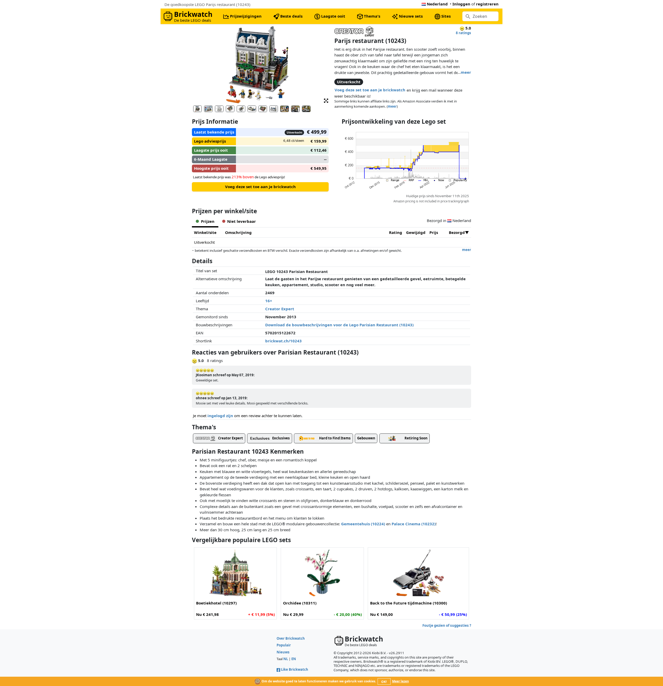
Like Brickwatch (294, 669)
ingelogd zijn (220, 415)
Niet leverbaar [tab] (241, 221)
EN (293, 659)
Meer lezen (400, 681)
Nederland (437, 3)
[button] (326, 100)
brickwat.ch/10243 (283, 340)
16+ (268, 300)
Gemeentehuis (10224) (363, 523)
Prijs (433, 232)
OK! (384, 682)
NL (285, 659)
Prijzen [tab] (207, 221)
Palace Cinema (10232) (414, 523)
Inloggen (461, 3)
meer (466, 72)
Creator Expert (279, 308)
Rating (395, 232)
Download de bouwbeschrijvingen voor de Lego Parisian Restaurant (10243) (339, 324)
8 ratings (463, 33)
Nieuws (283, 652)
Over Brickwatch (291, 638)
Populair (284, 645)
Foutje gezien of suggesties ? (446, 625)
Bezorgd (457, 232)
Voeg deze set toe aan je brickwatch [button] (370, 89)
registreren (487, 3)
